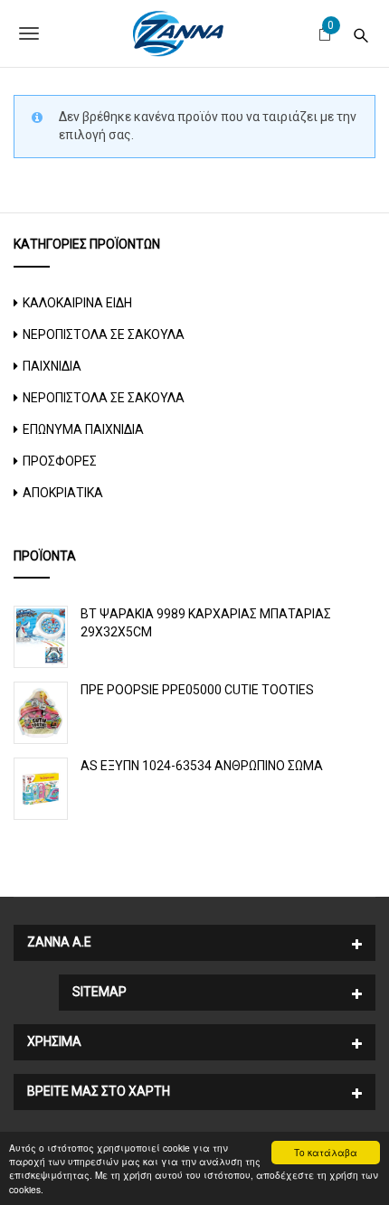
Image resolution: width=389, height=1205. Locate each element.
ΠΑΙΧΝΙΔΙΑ (52, 366)
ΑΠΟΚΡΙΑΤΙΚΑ (63, 492)
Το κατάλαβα (325, 1152)
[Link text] (361, 33)
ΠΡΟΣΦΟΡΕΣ (60, 461)
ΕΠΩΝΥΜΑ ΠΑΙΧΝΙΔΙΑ (83, 429)
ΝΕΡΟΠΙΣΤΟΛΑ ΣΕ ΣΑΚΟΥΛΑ (104, 334)
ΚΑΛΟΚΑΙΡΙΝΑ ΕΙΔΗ (77, 303)
